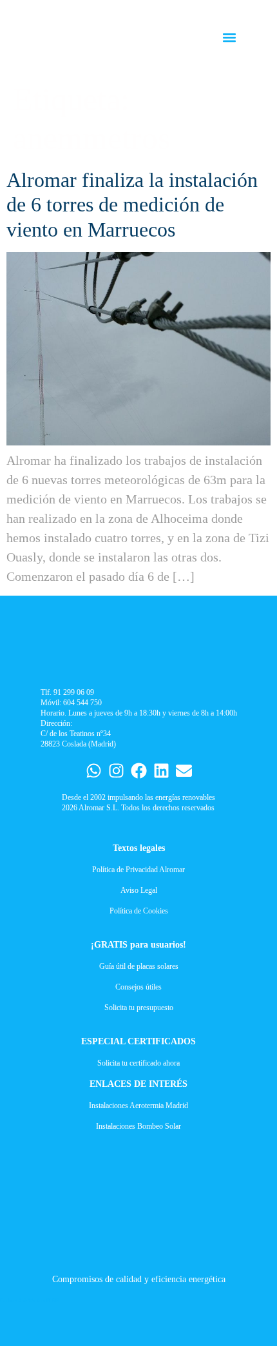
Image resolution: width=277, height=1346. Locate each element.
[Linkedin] (161, 770)
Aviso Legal (138, 890)
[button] (229, 37)
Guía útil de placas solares (138, 966)
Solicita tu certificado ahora (138, 1063)
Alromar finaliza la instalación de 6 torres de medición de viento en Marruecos (132, 204)
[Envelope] (184, 770)
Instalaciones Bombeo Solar (138, 1126)
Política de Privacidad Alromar (138, 869)
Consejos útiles (138, 986)
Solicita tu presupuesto (138, 1007)
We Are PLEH (43, 1300)
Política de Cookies (139, 910)
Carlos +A (11, 1300)
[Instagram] (116, 770)
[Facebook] (139, 770)
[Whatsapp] (93, 770)
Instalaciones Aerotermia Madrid (138, 1105)
